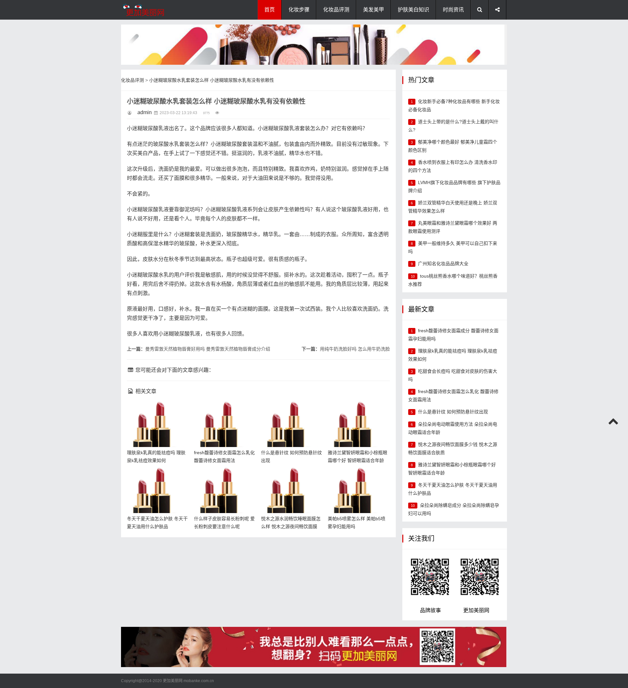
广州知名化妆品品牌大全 (443, 263)
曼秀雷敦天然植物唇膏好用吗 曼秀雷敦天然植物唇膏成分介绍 (207, 349)
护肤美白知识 (413, 9)
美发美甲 (373, 9)
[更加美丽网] (153, 10)
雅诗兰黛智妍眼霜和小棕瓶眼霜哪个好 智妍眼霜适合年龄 (357, 411)
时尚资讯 (453, 9)
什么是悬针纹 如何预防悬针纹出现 (453, 411)
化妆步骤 (298, 9)
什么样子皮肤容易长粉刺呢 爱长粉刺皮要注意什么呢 (223, 478)
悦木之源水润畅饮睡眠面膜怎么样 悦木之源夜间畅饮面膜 (290, 478)
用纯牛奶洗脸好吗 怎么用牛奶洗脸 (355, 349)
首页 (269, 9)
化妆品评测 (336, 9)
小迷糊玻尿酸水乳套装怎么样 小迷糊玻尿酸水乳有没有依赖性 (211, 80)
